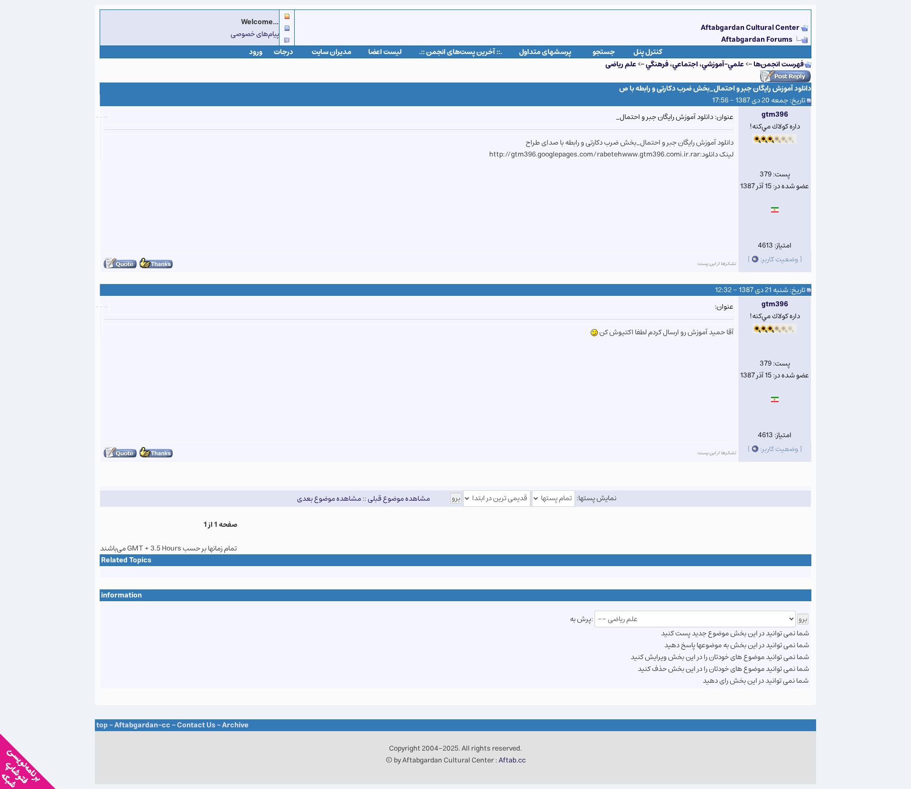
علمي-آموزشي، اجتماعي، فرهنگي (695, 64)
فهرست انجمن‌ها (778, 64)
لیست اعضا (385, 52)
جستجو (604, 52)
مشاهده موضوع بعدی (329, 498)
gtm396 (775, 114)
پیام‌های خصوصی (255, 34)
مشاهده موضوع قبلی (399, 498)
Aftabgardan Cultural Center (751, 27)
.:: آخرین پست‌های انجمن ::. (460, 52)
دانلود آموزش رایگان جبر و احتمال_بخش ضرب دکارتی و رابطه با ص (715, 88)
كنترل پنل (647, 52)
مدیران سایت (331, 52)
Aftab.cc (512, 760)
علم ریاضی (620, 64)
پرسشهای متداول (545, 52)
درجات (283, 52)
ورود (255, 52)
